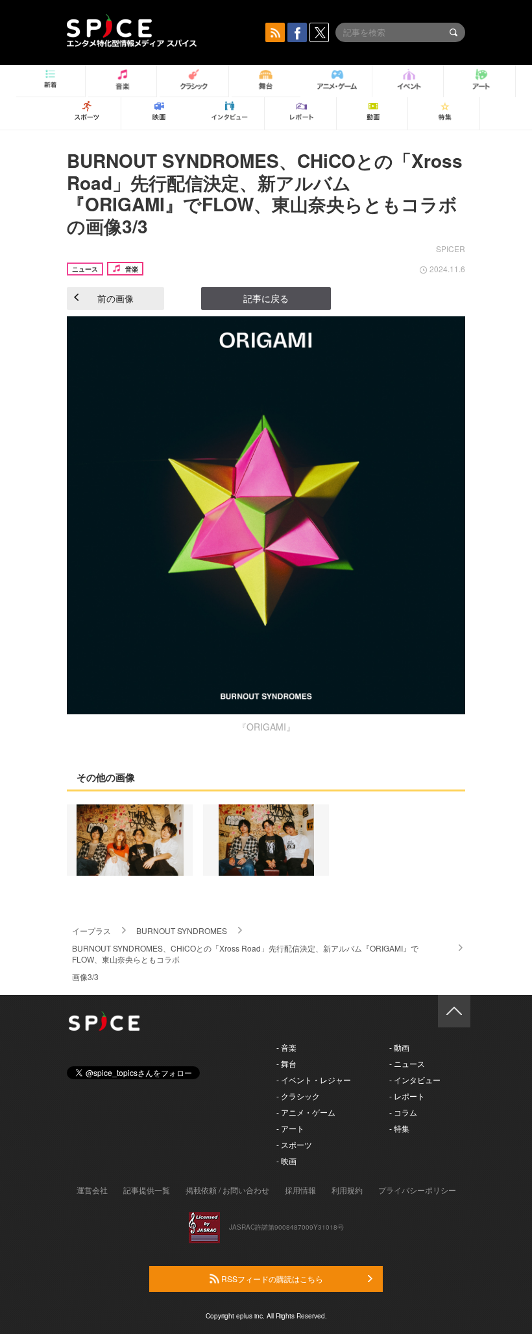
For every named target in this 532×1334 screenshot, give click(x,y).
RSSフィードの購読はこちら (271, 1278)
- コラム (403, 1112)
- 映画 (286, 1160)
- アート (290, 1128)
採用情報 (300, 1189)
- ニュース (407, 1063)
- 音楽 (286, 1047)
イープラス (91, 930)
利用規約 (347, 1189)
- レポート (407, 1095)
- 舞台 (286, 1063)
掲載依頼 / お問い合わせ (227, 1189)
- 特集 (399, 1128)
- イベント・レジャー (313, 1079)
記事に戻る (266, 298)
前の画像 (115, 298)
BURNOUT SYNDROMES (181, 930)
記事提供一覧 (146, 1189)
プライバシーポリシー (417, 1189)
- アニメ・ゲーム (305, 1112)
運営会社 (92, 1189)
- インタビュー (415, 1079)
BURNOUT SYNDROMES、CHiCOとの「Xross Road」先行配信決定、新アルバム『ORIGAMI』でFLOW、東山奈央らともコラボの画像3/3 (265, 193)
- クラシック (298, 1095)
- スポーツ (294, 1144)
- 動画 (399, 1047)
